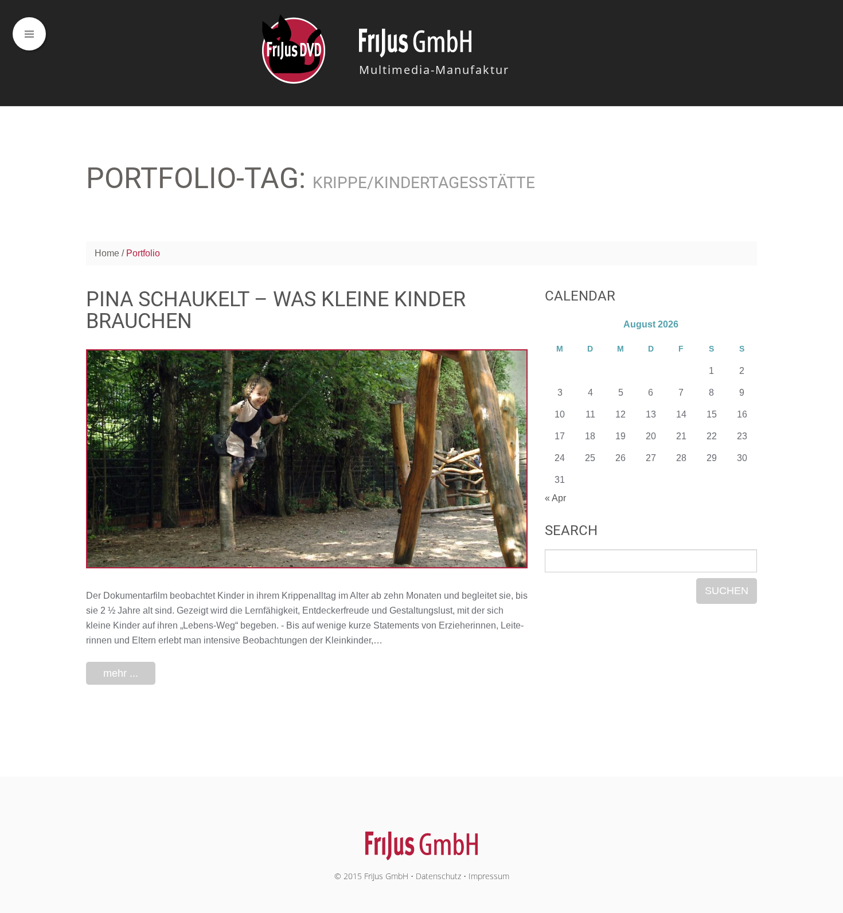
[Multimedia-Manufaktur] (421, 840)
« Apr (555, 498)
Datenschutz (438, 876)
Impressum (489, 876)
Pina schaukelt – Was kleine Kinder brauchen (276, 310)
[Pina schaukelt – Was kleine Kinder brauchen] (306, 458)
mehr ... (120, 673)
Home (107, 253)
